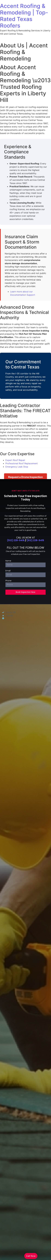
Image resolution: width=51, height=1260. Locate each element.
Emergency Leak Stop (16, 466)
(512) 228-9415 (35, 540)
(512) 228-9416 (15, 540)
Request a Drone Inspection (25, 477)
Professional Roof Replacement (21, 463)
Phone (8, 581)
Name (8, 561)
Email (7, 571)
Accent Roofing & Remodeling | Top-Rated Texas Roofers (24, 16)
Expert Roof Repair (15, 460)
